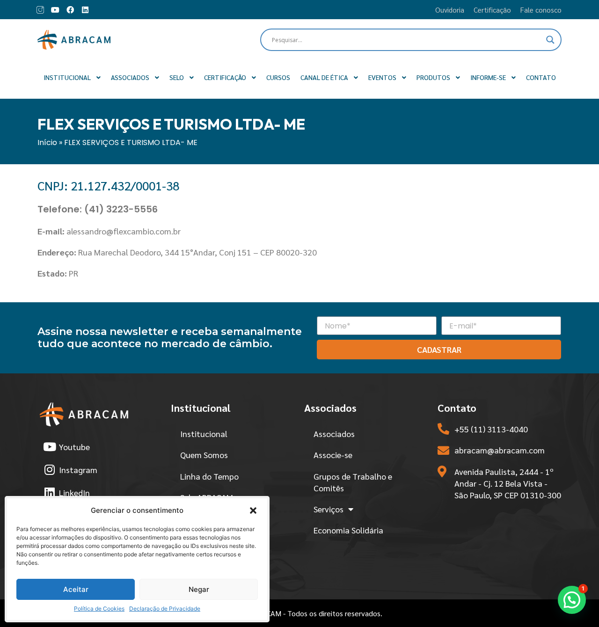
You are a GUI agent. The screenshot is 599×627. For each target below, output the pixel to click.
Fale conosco (541, 9)
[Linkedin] (85, 9)
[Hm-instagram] (40, 9)
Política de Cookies (99, 608)
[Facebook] (70, 9)
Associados (334, 433)
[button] (253, 510)
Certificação (492, 9)
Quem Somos (204, 454)
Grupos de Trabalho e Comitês (353, 482)
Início (47, 142)
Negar (199, 589)
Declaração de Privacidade (164, 608)
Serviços (328, 508)
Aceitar (75, 589)
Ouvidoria (449, 9)
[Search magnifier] (550, 39)
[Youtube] (55, 9)
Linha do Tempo (209, 476)
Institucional (203, 433)
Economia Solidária (348, 530)
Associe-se (333, 454)
